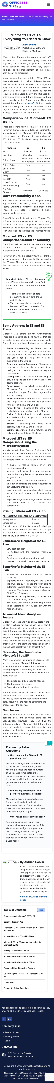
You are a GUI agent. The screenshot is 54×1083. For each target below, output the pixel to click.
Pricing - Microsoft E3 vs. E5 (16, 950)
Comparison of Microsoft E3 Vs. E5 (19, 916)
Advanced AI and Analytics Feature (19, 968)
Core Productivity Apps (14, 922)
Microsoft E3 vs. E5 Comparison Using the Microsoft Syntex (22, 943)
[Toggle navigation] (48, 4)
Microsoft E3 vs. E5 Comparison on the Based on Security (24, 929)
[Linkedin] (9, 1019)
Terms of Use (12, 1032)
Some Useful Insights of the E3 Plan (19, 956)
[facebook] (4, 1019)
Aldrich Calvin (29, 44)
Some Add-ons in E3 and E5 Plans (19, 936)
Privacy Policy (12, 1036)
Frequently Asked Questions (16, 988)
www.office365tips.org (35, 1066)
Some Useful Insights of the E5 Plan (19, 962)
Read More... (35, 1078)
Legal (7, 1040)
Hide (41, 910)
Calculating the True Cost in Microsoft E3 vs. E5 (23, 975)
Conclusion (9, 982)
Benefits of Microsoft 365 (25, 103)
